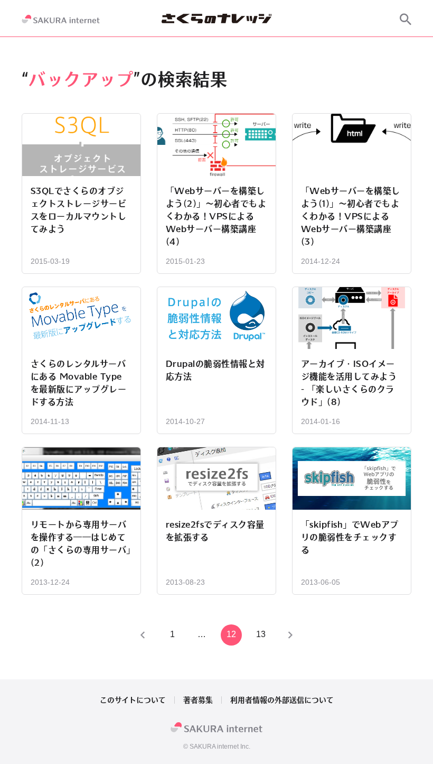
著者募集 (198, 700)
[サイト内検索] (405, 19)
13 (261, 634)
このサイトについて (133, 700)
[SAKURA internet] (61, 19)
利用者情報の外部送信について (282, 700)
